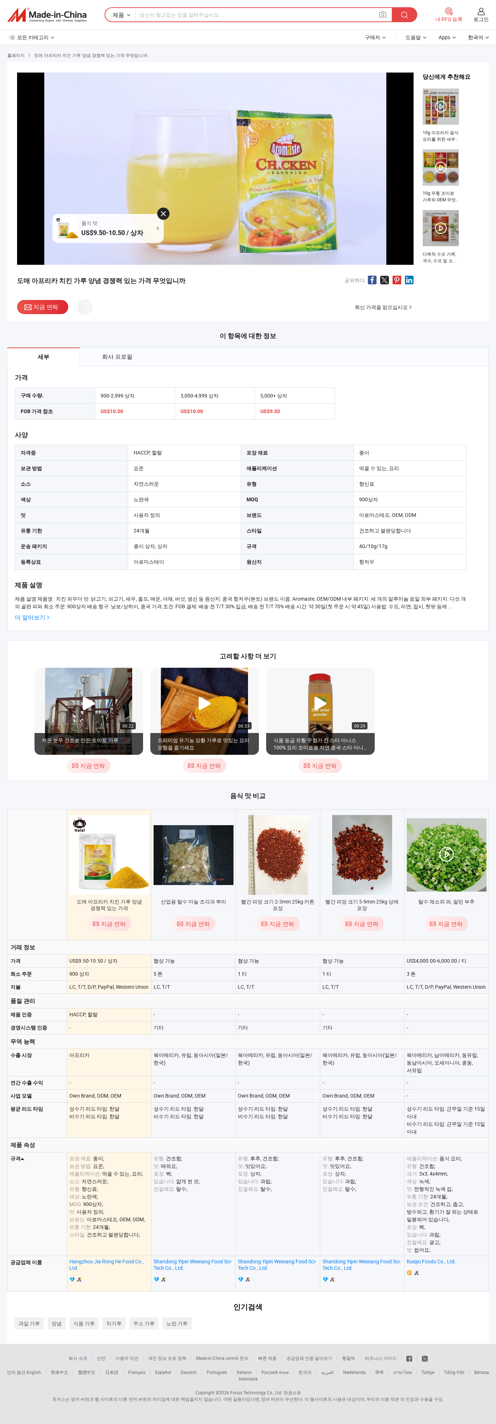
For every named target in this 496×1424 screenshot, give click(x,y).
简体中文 (59, 1372)
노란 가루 (177, 1323)
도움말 (413, 37)
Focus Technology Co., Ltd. (256, 1392)
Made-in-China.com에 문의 (222, 1358)
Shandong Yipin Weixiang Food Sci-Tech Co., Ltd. (193, 1264)
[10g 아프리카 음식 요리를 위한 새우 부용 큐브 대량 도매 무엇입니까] (441, 115)
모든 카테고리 (33, 37)
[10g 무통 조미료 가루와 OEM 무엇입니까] (441, 176)
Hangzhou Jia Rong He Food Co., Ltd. (106, 1264)
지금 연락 (45, 307)
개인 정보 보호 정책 (167, 1358)
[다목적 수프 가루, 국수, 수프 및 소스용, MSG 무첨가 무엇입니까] (441, 237)
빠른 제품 (267, 1358)
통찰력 (348, 1358)
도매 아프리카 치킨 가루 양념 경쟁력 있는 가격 (109, 904)
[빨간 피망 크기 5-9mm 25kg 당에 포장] (362, 855)
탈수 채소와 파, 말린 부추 (446, 901)
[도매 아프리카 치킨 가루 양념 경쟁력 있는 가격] (109, 855)
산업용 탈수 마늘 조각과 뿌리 (193, 901)
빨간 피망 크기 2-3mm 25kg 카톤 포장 (277, 904)
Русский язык (275, 1372)
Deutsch (189, 1372)
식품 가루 (84, 1323)
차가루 (114, 1323)
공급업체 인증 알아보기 (309, 1358)
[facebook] (409, 1358)
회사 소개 (78, 1358)
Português (217, 1372)
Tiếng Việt (454, 1372)
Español (163, 1372)
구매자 (372, 37)
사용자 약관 (126, 1358)
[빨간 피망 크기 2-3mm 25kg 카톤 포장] (278, 855)
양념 (57, 1323)
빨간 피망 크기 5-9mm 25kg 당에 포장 (362, 904)
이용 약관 (389, 1399)
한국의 (305, 1372)
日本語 (111, 1372)
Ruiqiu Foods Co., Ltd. (431, 1261)
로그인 (481, 19)
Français (136, 1372)
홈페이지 (16, 55)
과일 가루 (29, 1323)
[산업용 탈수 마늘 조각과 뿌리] (193, 855)
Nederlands (354, 1372)
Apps (444, 37)
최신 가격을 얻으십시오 (381, 307)
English (34, 1372)
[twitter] (425, 1358)
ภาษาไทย (402, 1372)
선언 (101, 1358)
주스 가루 (144, 1323)
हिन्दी (379, 1372)
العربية (327, 1372)
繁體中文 (86, 1372)
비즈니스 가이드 (381, 1358)
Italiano (244, 1372)
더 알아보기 (30, 617)
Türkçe (428, 1372)
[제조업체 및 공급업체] (46, 14)
